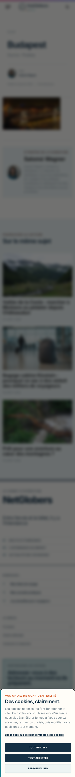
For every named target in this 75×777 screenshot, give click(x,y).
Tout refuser (38, 747)
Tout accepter (38, 758)
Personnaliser (38, 768)
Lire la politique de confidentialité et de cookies (34, 734)
